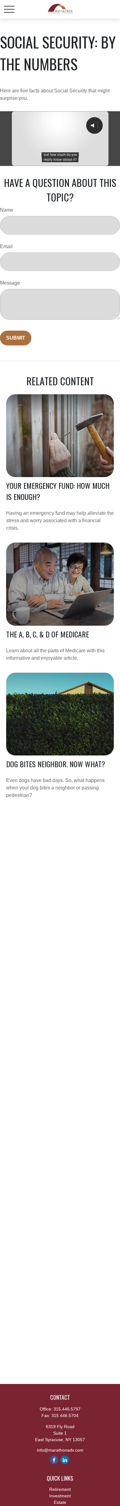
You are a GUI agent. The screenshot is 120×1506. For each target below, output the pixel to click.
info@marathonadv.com (60, 1450)
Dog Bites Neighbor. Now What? (55, 763)
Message (10, 283)
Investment (60, 1495)
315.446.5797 (67, 1409)
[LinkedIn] (65, 1460)
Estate (60, 1502)
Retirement (60, 1489)
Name (6, 210)
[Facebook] (54, 1460)
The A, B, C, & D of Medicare (47, 634)
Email (6, 246)
